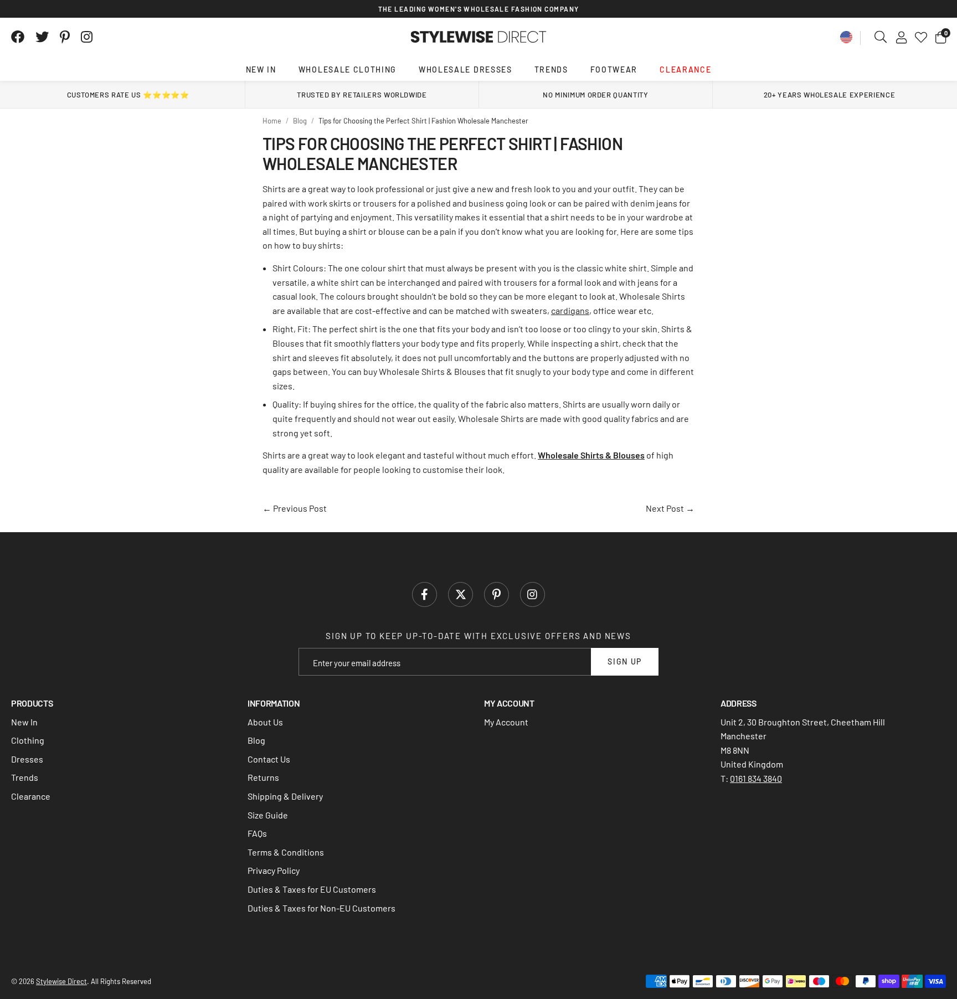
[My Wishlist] (921, 37)
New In (261, 69)
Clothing (27, 740)
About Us (265, 722)
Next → (670, 508)
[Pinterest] (65, 37)
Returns (263, 777)
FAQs (257, 833)
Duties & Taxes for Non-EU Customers (321, 908)
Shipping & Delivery (285, 796)
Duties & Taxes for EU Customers (312, 889)
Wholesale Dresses (465, 69)
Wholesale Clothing (348, 69)
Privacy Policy (274, 870)
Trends (551, 69)
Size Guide (268, 815)
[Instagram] (87, 37)
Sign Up (625, 661)
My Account (506, 722)
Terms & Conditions (286, 852)
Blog (256, 740)
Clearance (685, 69)
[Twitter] (42, 37)
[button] (940, 37)
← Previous (295, 508)
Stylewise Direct (479, 37)
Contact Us (269, 759)
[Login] (901, 37)
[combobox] (881, 37)
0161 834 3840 (756, 778)
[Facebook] (17, 37)
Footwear (613, 69)
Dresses (27, 759)
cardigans (570, 310)
